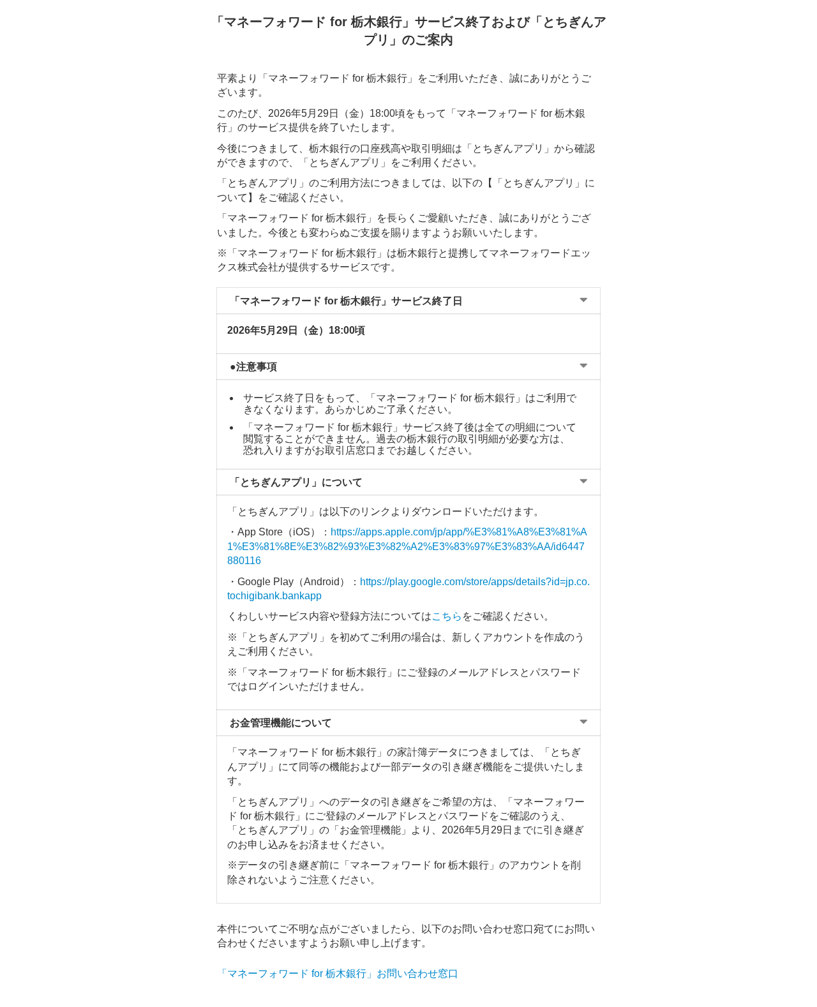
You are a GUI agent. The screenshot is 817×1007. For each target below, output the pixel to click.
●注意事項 (253, 366)
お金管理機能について (281, 722)
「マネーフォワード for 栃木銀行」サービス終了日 (346, 300)
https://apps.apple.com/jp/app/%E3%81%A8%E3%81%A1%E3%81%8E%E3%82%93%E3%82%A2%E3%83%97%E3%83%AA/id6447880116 (407, 546)
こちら (446, 616)
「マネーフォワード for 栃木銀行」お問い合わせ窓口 (337, 973)
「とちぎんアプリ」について (296, 482)
